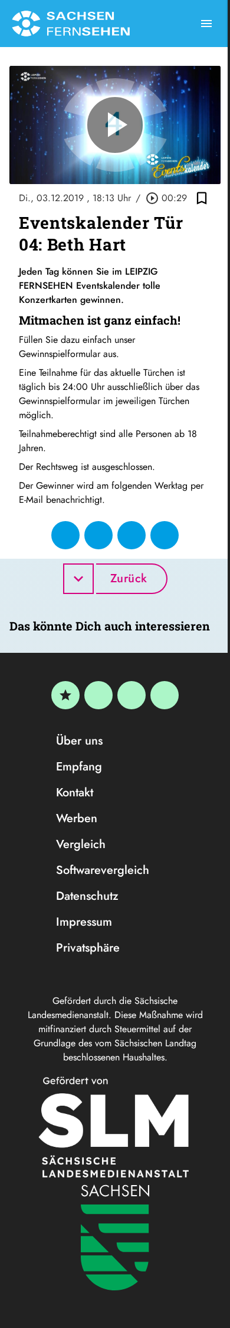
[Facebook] (98, 695)
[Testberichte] (65, 695)
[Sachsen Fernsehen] (71, 23)
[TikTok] (164, 695)
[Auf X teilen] (98, 535)
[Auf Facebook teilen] (65, 535)
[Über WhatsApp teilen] (131, 535)
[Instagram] (131, 695)
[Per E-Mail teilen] (164, 535)
